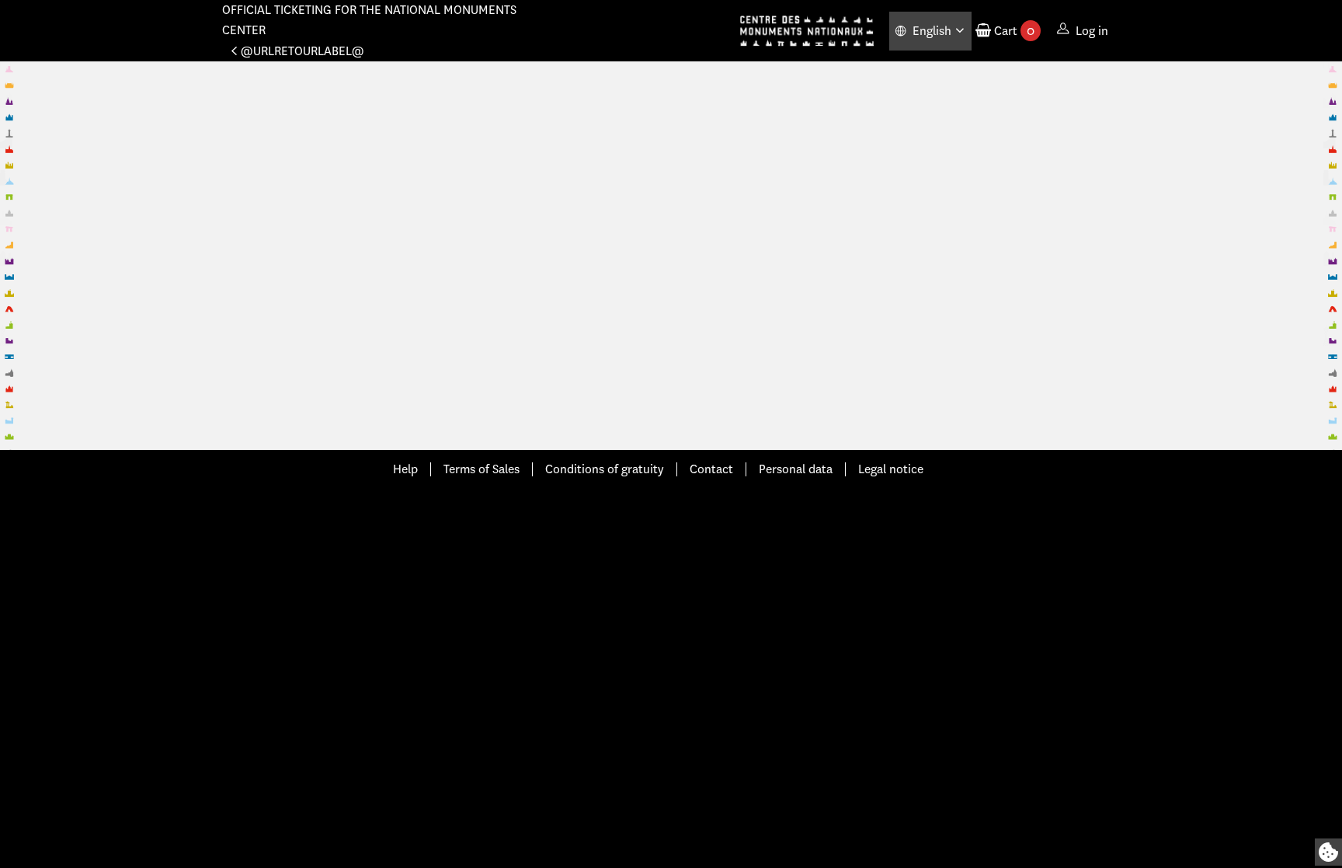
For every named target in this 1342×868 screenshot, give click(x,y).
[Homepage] (807, 31)
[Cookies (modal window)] (1328, 852)
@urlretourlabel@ (302, 51)
